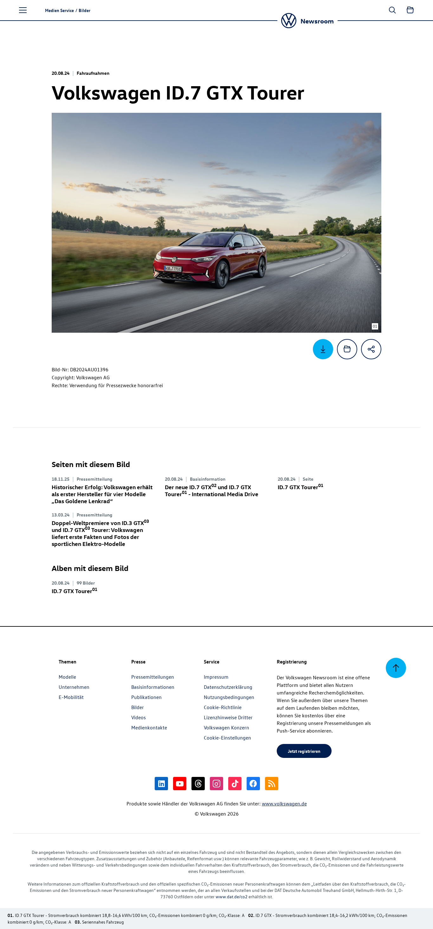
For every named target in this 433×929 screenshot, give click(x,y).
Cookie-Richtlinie (223, 707)
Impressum (216, 677)
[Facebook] (253, 783)
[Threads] (198, 783)
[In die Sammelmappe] (347, 349)
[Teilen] (371, 349)
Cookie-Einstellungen (227, 737)
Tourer (300, 486)
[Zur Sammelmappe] (410, 10)
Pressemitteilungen (152, 677)
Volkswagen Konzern (226, 727)
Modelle (67, 677)
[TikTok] (235, 783)
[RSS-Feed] (271, 783)
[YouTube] (179, 783)
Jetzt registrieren (304, 751)
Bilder (137, 707)
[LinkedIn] (161, 783)
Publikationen (146, 697)
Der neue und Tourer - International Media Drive (211, 490)
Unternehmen (74, 687)
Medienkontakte (149, 727)
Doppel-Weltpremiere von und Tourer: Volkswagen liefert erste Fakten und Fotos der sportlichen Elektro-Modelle (100, 533)
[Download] (323, 349)
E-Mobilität (71, 697)
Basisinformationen (152, 687)
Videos (138, 717)
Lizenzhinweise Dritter (228, 717)
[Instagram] (216, 783)
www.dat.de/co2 (232, 897)
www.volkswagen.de (284, 803)
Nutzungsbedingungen (229, 697)
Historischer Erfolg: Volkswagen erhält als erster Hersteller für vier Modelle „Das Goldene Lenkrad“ (102, 493)
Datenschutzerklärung (228, 687)
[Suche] (392, 10)
